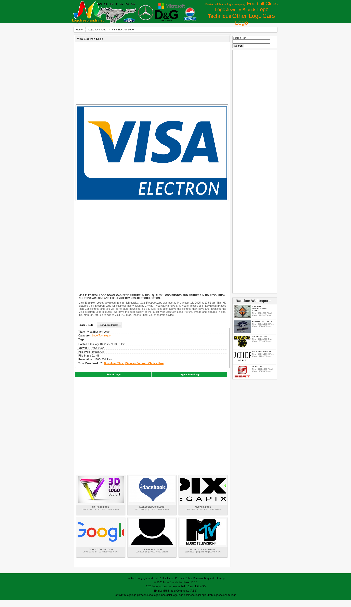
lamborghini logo (168, 594)
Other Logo (247, 16)
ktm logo (126, 594)
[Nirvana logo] (242, 346)
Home (79, 29)
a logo (196, 594)
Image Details (86, 324)
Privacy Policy (183, 578)
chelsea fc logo (227, 594)
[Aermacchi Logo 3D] (242, 331)
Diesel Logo (114, 374)
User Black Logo (152, 549)
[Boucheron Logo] (242, 361)
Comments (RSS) (186, 590)
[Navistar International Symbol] (242, 316)
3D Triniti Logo (100, 507)
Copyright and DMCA (148, 578)
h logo (214, 594)
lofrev (118, 594)
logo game (137, 594)
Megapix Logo (203, 507)
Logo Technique (97, 29)
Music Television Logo (203, 549)
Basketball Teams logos (219, 4)
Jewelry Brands (241, 9)
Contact (131, 578)
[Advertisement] (152, 72)
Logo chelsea (185, 594)
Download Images (109, 324)
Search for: (239, 37)
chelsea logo (151, 594)
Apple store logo (190, 374)
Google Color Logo (101, 549)
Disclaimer (168, 578)
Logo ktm (205, 594)
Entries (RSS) (162, 590)
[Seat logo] (242, 376)
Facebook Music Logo (152, 507)
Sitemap (219, 578)
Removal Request (203, 578)
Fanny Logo (240, 4)
